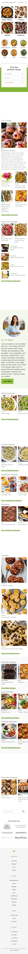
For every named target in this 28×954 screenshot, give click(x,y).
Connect (14, 927)
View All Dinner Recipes (10, 718)
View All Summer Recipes (11, 281)
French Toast (22, 494)
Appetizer (14, 886)
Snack (14, 883)
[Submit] (23, 811)
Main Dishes (14, 899)
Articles (14, 911)
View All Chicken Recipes (10, 748)
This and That (5, 186)
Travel (14, 918)
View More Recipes (8, 688)
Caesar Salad (5, 413)
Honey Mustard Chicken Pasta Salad (20, 240)
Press (14, 867)
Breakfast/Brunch (14, 880)
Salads (14, 889)
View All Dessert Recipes (10, 530)
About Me (14, 856)
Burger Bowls (5, 712)
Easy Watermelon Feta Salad (7, 239)
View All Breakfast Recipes (11, 501)
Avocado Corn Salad (17, 266)
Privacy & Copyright (14, 950)
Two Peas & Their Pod (8, 2)
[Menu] (26, 2)
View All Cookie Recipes (10, 653)
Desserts (14, 902)
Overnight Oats (6, 494)
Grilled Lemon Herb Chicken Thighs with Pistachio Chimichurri (5, 208)
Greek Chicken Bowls (8, 742)
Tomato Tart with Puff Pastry (21, 205)
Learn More (7, 381)
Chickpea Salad (23, 464)
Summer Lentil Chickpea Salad (20, 186)
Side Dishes (14, 895)
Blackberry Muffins (8, 151)
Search (21, 2)
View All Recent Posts (9, 215)
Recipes (14, 876)
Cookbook (14, 864)
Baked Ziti (21, 682)
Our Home (14, 921)
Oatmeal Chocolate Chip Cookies (12, 649)
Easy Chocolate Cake (8, 524)
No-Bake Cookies (7, 585)
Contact (14, 870)
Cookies (14, 905)
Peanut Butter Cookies (8, 617)
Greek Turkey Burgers (17, 257)
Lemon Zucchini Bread (17, 275)
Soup (14, 892)
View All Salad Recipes (10, 419)
